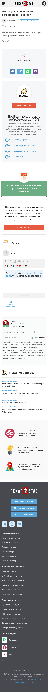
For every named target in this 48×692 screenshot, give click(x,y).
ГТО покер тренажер (11, 614)
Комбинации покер (10, 542)
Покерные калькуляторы (12, 627)
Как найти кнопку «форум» (14, 402)
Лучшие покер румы (11, 605)
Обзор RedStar (24, 105)
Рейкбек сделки (9, 571)
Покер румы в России (11, 609)
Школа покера (8, 551)
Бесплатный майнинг (11, 589)
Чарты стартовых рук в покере (15, 585)
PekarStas (15, 321)
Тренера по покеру (10, 556)
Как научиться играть (11, 538)
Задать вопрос (24, 228)
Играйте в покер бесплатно (14, 618)
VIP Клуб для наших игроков (14, 576)
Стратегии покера (9, 561)
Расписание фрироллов (12, 594)
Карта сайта (36, 679)
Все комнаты (7, 661)
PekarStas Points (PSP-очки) (13, 580)
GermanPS (12, 21)
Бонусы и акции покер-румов (14, 623)
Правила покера (9, 547)
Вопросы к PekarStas (29, 20)
